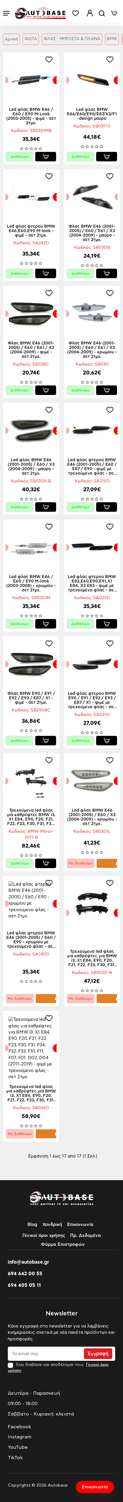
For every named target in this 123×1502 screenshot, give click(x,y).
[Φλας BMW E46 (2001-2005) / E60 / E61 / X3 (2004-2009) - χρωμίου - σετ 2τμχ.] (92, 313)
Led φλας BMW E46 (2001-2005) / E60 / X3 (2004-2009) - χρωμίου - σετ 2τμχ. (92, 817)
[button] (50, 59)
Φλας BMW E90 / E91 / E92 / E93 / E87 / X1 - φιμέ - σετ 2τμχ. (31, 698)
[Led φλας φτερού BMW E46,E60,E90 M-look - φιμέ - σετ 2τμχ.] (31, 197)
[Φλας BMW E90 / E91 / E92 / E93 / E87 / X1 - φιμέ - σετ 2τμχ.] (31, 664)
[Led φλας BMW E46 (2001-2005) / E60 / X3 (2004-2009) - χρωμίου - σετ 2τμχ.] (92, 781)
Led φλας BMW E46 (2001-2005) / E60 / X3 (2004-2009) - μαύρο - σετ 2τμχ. (31, 467)
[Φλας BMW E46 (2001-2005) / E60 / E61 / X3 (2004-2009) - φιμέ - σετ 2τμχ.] (31, 313)
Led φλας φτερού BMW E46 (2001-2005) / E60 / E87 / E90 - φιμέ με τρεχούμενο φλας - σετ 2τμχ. (92, 467)
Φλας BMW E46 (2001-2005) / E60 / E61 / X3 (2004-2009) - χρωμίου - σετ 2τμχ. (92, 350)
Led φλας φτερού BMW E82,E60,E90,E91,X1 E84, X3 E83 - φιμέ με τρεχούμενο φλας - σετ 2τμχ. (92, 584)
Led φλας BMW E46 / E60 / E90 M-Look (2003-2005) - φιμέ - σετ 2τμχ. (31, 116)
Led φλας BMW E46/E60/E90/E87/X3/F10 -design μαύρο (92, 114)
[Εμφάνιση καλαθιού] (114, 13)
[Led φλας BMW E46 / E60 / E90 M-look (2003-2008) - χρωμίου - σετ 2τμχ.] (31, 547)
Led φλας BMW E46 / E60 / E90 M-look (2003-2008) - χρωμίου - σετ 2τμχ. (31, 583)
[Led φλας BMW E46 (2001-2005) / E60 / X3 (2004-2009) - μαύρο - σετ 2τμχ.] (31, 430)
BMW (112, 39)
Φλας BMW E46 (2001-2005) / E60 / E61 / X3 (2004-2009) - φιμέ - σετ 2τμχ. (31, 350)
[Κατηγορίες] (6, 13)
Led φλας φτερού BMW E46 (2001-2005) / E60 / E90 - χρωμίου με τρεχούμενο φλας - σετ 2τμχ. (31, 940)
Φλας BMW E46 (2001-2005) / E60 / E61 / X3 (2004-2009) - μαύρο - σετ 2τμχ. (92, 233)
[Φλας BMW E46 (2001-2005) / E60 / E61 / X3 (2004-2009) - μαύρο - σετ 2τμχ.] (92, 197)
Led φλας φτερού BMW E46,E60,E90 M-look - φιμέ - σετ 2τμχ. (31, 230)
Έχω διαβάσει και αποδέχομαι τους (58, 1367)
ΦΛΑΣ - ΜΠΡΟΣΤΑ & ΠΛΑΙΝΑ (72, 39)
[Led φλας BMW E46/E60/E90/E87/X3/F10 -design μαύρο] (92, 80)
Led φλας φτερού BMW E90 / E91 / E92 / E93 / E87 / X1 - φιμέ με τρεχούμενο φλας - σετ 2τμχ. (92, 701)
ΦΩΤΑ (30, 39)
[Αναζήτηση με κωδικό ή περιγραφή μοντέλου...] (102, 13)
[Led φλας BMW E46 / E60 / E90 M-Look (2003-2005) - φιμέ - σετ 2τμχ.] (31, 80)
